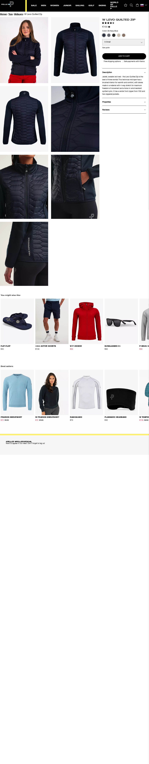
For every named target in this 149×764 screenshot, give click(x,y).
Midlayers (18, 14)
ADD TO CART (124, 56)
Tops (10, 14)
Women (3, 14)
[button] (125, 5)
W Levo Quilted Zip (33, 14)
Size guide (106, 47)
